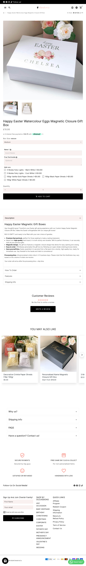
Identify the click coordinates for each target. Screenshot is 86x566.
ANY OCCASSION (41, 504)
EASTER (39, 526)
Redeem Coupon (59, 507)
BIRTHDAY (40, 512)
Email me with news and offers (15, 512)
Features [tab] (8, 276)
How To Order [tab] (11, 270)
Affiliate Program (56, 502)
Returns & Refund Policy (58, 517)
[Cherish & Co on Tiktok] (11, 2)
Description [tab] (9, 218)
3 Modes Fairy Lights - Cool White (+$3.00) (24, 173)
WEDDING (40, 547)
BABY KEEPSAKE (43, 509)
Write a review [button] (43, 309)
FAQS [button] (11, 427)
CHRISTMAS (41, 519)
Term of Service (59, 525)
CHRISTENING (42, 516)
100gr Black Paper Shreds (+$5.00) (59, 176)
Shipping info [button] (15, 419)
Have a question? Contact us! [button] (23, 435)
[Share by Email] (82, 13)
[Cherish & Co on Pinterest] (6, 2)
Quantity (6, 186)
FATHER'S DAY (42, 529)
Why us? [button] (12, 411)
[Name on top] (10, 149)
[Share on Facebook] (73, 13)
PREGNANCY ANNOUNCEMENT (43, 537)
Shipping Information (57, 511)
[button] (81, 354)
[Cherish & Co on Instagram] (9, 2)
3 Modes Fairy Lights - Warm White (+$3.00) (24, 170)
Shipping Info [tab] (10, 282)
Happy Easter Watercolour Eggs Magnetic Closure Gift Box (26, 13)
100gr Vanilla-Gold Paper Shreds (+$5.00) (23, 176)
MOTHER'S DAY (42, 532)
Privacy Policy (58, 522)
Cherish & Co (18, 560)
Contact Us (57, 528)
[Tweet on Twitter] (76, 13)
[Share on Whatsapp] (80, 13)
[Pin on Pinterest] (78, 13)
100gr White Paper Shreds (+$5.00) (21, 180)
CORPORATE (41, 522)
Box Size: (9, 138)
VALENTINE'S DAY (41, 543)
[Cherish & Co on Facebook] (4, 2)
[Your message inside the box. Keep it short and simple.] (16, 157)
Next (80, 60)
